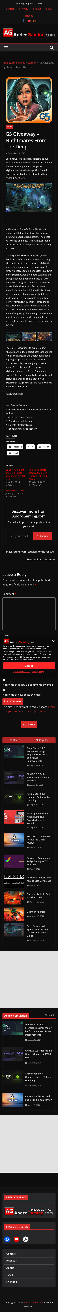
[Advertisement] (29, 979)
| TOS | (50, 8)
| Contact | (10, 8)
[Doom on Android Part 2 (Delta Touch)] (14, 897)
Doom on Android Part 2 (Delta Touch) (38, 896)
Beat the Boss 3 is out (39, 559)
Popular (43, 740)
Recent (17, 740)
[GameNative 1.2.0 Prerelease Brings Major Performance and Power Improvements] (14, 751)
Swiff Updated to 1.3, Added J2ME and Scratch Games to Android (38, 818)
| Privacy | (24, 8)
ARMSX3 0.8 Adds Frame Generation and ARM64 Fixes (38, 777)
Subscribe (43, 536)
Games (9, 127)
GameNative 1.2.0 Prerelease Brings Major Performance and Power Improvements (37, 754)
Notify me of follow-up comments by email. (27, 684)
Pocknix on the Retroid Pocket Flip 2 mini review (39, 839)
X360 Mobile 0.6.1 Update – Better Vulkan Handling (39, 797)
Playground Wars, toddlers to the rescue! (30, 551)
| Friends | (29, 15)
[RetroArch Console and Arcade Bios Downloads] (14, 881)
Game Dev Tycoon (15, 490)
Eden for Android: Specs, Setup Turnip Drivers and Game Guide (37, 931)
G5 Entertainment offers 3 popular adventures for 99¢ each (15, 474)
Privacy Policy (38, 671)
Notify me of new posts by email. (21, 694)
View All (49, 1015)
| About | (38, 8)
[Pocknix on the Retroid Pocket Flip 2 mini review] (14, 840)
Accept (29, 665)
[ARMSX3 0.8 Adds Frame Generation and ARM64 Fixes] (14, 777)
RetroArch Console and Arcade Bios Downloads (39, 879)
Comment (9, 594)
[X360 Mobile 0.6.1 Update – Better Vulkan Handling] (14, 797)
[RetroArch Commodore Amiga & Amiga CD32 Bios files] (14, 861)
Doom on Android (36, 911)
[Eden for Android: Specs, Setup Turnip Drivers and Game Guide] (14, 929)
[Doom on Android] (14, 914)
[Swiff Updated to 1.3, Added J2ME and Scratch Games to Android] (14, 817)
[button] (53, 641)
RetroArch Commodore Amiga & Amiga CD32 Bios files (39, 861)
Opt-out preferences (21, 671)
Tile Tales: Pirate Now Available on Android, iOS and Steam (38, 474)
